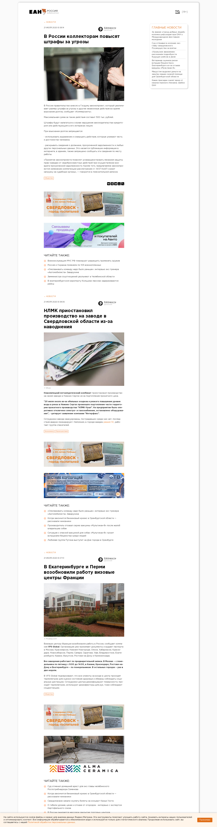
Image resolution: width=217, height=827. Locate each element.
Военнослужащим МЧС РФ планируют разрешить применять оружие (84, 261)
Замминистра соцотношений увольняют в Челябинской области (81, 277)
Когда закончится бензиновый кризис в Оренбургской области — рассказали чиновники (82, 519)
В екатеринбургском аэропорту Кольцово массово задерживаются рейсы (83, 282)
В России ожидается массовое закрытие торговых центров (79, 812)
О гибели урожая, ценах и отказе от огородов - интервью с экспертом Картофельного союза (85, 806)
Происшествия (62, 431)
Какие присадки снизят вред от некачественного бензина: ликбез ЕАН (168, 83)
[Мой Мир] (119, 183)
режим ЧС (109, 422)
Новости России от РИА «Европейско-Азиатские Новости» (37, 12)
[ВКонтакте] (108, 183)
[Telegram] (115, 183)
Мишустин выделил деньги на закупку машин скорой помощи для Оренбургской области (167, 74)
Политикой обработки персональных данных (51, 822)
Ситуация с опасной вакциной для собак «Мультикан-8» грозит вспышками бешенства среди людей (81, 534)
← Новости (50, 22)
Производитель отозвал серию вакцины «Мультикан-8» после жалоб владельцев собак (84, 527)
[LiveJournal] (122, 183)
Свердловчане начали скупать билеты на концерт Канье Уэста (81, 801)
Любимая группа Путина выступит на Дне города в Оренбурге (80, 540)
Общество (49, 178)
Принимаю (204, 820)
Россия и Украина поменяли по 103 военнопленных (74, 265)
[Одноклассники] (112, 183)
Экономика (49, 431)
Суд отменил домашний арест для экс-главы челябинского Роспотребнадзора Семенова (78, 787)
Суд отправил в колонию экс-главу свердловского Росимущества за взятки (166, 45)
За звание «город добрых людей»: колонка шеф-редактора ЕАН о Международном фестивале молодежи (168, 35)
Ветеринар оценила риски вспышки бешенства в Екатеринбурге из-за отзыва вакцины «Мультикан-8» (166, 64)
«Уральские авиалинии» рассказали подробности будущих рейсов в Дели (164, 54)
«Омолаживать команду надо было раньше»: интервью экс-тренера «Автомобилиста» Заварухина (83, 270)
